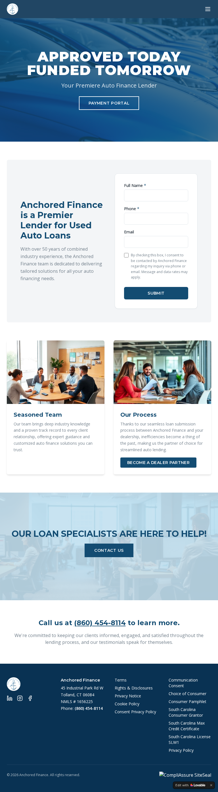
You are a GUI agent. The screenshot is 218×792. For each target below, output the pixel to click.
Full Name (135, 185)
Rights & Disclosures (134, 688)
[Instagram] (20, 698)
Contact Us (109, 550)
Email (129, 232)
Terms (121, 680)
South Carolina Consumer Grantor (186, 712)
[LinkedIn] (9, 698)
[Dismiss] (211, 785)
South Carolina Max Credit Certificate (187, 725)
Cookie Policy (127, 703)
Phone (131, 208)
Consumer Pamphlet (187, 701)
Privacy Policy (181, 750)
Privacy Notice (128, 696)
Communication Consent (183, 682)
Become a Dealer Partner (158, 462)
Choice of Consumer (187, 693)
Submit (156, 293)
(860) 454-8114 (100, 623)
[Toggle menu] (207, 9)
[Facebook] (30, 698)
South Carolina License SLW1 (190, 739)
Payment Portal (109, 103)
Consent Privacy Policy (135, 711)
